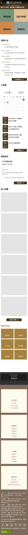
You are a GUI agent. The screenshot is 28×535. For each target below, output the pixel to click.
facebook (2, 525)
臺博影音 (14, 454)
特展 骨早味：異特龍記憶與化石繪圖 (15, 120)
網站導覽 (14, 480)
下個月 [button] (11, 93)
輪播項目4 (12, 5)
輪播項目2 (10, 5)
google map (6, 497)
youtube (7, 525)
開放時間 (19, 182)
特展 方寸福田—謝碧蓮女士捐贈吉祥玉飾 (15, 128)
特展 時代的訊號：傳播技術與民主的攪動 (15, 136)
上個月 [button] (4, 93)
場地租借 (14, 428)
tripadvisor (11, 525)
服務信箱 (14, 433)
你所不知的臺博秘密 (14, 143)
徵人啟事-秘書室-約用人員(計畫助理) (15, 52)
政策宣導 (14, 459)
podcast (24, 525)
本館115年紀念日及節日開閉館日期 (14, 177)
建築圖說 (14, 456)
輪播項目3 (11, 5)
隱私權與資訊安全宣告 (14, 484)
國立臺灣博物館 (14, 2)
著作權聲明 (23, 528)
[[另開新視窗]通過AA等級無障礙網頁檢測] (6, 532)
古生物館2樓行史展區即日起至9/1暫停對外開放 (15, 65)
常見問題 (14, 436)
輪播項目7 (15, 5)
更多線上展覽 (13, 319)
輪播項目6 (14, 5)
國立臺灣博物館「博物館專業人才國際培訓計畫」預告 (15, 73)
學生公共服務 (14, 405)
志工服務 (14, 403)
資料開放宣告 (14, 482)
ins (20, 525)
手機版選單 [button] (1, 2)
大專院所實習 (14, 408)
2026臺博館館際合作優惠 (11, 46)
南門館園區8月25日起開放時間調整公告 (15, 57)
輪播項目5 (13, 5)
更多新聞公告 (18, 79)
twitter (15, 525)
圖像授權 (14, 431)
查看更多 (19, 150)
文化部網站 (14, 461)
